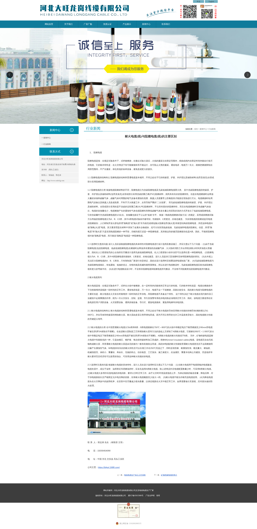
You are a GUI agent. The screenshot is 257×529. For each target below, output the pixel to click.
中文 (198, 1)
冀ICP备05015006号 (135, 496)
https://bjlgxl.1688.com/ (109, 467)
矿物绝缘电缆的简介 (169, 475)
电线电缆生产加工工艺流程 (135, 475)
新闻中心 (203, 129)
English (211, 1)
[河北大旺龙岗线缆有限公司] (86, 19)
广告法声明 (150, 496)
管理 (158, 496)
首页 (196, 129)
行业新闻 (212, 129)
